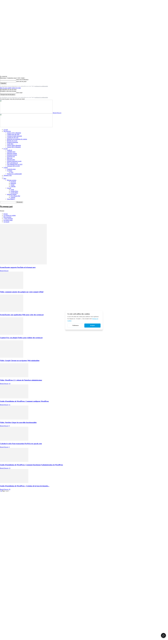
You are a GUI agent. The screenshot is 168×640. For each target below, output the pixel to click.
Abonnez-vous (8, 175)
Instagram (13, 183)
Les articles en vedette (10, 215)
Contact (6, 167)
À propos (9, 170)
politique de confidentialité (41, 86)
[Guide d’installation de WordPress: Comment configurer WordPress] (14, 398)
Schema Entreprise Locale (14, 161)
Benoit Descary (4, 270)
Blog (5, 178)
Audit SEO (10, 144)
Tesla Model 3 (11, 199)
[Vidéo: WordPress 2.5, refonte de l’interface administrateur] (14, 376)
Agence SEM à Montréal (14, 145)
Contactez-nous (11, 169)
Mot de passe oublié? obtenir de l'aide (10, 88)
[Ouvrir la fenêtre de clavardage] (163, 635)
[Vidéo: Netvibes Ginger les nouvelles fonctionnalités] (14, 419)
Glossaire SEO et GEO (13, 166)
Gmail (12, 189)
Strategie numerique (12, 142)
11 (9, 404)
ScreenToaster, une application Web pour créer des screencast (22, 315)
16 (9, 383)
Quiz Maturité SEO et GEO (14, 164)
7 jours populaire (8, 218)
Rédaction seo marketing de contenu (17, 139)
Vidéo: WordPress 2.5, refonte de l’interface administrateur (21, 380)
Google (9, 188)
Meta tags (9, 158)
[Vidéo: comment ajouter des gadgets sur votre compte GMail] (11, 288)
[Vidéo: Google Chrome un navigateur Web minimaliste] (11, 357)
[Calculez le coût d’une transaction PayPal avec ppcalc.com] (14, 440)
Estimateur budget (12, 155)
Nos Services (7, 131)
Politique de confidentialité (14, 174)
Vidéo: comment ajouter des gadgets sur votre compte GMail (21, 292)
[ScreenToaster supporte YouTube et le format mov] (23, 264)
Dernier (6, 214)
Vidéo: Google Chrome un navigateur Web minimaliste (19, 360)
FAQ (11, 172)
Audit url (9, 150)
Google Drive (14, 191)
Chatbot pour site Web (13, 134)
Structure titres (11, 159)
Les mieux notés (8, 220)
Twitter (12, 185)
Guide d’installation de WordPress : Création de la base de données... (24, 486)
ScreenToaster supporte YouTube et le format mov (18, 267)
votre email (19, 92)
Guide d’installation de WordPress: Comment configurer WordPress (24, 401)
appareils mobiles (12, 194)
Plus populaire (7, 217)
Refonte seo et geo (12, 140)
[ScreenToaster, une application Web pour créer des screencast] (11, 311)
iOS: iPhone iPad (15, 196)
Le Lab (6, 148)
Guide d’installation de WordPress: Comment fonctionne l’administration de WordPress (31, 465)
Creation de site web (12, 137)
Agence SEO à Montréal (14, 147)
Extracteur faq (11, 156)
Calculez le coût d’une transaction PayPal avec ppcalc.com (21, 444)
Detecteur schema (12, 153)
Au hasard (6, 221)
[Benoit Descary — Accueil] (26, 126)
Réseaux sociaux (11, 180)
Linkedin (12, 186)
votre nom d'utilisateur (22, 79)
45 (9, 489)
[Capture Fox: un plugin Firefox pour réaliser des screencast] (11, 334)
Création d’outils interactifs (14, 136)
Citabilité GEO (11, 151)
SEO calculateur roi (12, 163)
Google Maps (14, 192)
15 (9, 468)
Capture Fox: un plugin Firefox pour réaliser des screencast (21, 338)
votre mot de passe (21, 81)
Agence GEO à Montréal (14, 133)
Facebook (13, 181)
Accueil (6, 129)
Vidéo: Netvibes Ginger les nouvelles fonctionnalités (18, 422)
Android (12, 197)
